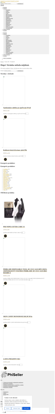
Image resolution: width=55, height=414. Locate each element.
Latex (7, 13)
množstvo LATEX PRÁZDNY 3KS (11, 364)
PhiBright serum (9, 18)
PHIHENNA (9, 20)
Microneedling (9, 16)
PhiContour (8, 19)
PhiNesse (8, 23)
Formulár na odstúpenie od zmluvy (10, 386)
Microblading (9, 14)
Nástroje (7, 17)
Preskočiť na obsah (15, 1)
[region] (17, 403)
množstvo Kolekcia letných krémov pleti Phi (12, 156)
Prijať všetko (26, 408)
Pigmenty (8, 25)
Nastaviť (7, 408)
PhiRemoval (8, 24)
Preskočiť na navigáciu (5, 1)
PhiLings (5, 182)
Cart (4, 412)
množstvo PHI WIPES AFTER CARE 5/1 (12, 232)
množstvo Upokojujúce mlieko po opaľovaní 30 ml (14, 113)
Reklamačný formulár (7, 387)
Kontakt (5, 30)
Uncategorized (9, 28)
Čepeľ (7, 11)
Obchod (5, 8)
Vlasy (4, 189)
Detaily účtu (5, 394)
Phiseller (5, 7)
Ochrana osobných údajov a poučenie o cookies (13, 385)
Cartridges (8, 9)
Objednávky (5, 392)
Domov (2, 61)
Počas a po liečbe (9, 26)
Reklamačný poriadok (8, 383)
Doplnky (8, 12)
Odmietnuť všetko (16, 408)
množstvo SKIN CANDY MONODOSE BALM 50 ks (15, 322)
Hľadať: (2, 3)
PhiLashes (8, 22)
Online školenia (6, 29)
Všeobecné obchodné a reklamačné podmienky (13, 382)
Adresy (4, 393)
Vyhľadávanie (20, 3)
